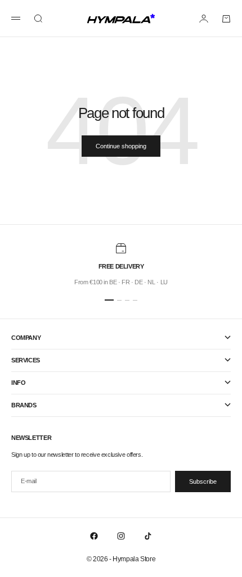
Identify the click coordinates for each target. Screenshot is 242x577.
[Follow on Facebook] (93, 535)
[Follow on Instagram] (121, 535)
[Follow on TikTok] (148, 535)
